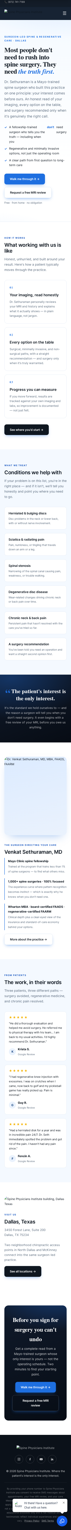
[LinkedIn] (52, 1459)
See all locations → (23, 1271)
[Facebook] (30, 1459)
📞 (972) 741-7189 (14, 1)
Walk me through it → (25, 179)
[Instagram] (19, 1459)
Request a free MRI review (28, 192)
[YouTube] (41, 1459)
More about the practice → (28, 939)
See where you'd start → (26, 430)
